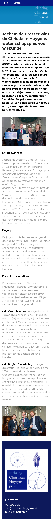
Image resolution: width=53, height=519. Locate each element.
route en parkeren (16, 511)
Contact (17, 2)
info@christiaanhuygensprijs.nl (23, 508)
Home (7, 2)
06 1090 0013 (12, 504)
